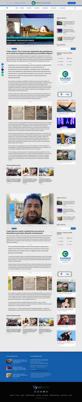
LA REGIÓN (36, 7)
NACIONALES (45, 7)
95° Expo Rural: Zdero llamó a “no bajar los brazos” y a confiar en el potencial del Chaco (69, 23)
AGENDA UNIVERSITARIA (54, 395)
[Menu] (7, 8)
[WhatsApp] (2, 75)
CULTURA (17, 395)
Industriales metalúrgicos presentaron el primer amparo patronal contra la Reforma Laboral (45, 180)
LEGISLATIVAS (45, 395)
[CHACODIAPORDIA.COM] (41, 3)
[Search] (75, 8)
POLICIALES (54, 7)
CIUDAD (22, 7)
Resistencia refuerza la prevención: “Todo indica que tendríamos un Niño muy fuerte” (69, 31)
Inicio (7, 11)
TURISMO (22, 395)
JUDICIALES (14, 48)
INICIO (17, 7)
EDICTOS (70, 395)
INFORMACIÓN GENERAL (30, 395)
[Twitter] (2, 67)
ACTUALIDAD (62, 7)
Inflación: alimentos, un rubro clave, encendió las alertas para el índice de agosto (69, 38)
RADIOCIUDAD (72, 3)
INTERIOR (29, 7)
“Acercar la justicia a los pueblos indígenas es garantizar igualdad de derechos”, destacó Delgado (13, 180)
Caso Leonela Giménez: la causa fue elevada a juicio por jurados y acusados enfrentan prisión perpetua (30, 180)
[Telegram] (2, 72)
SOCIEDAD (12, 395)
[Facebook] (2, 64)
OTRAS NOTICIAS (63, 395)
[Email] (2, 70)
